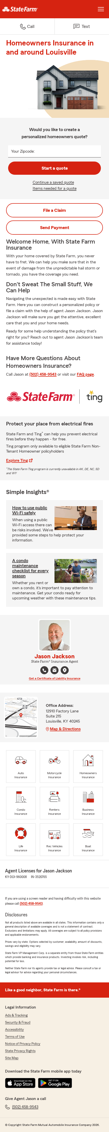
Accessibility (14, 1029)
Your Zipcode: (23, 151)
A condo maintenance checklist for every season (30, 568)
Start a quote (55, 168)
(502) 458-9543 (43, 374)
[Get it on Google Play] (55, 1083)
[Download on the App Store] (20, 1083)
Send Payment (54, 227)
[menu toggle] (101, 9)
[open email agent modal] (54, 671)
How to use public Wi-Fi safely (29, 510)
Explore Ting (17, 460)
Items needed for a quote (55, 188)
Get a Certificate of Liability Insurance (54, 678)
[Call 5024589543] (44, 670)
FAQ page (85, 374)
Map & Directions (65, 729)
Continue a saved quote (53, 182)
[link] (27, 9)
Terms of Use (15, 1037)
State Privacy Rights (20, 1051)
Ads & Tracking (16, 1015)
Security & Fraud (17, 1022)
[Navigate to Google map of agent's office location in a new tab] (65, 670)
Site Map (12, 1058)
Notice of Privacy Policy (22, 1044)
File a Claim (54, 210)
